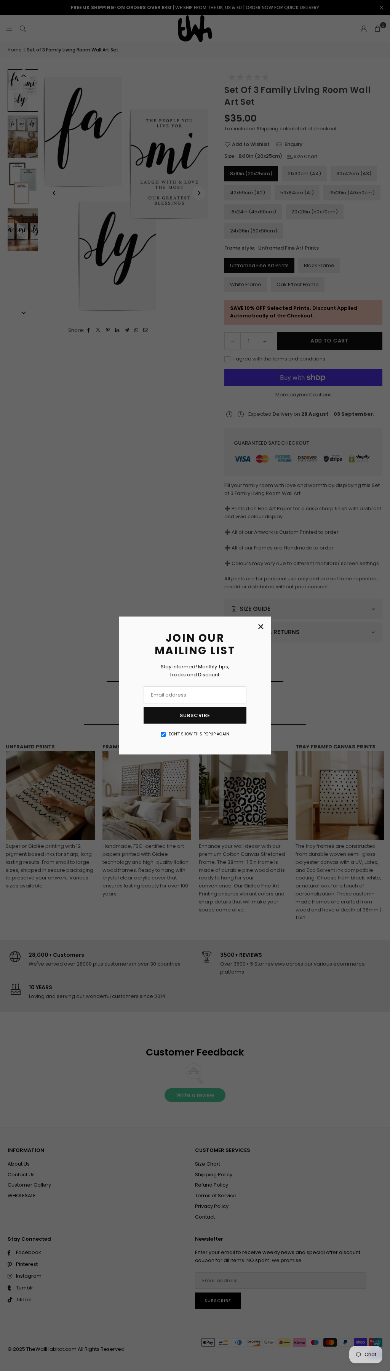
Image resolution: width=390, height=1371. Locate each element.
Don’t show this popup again (199, 734)
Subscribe (195, 715)
